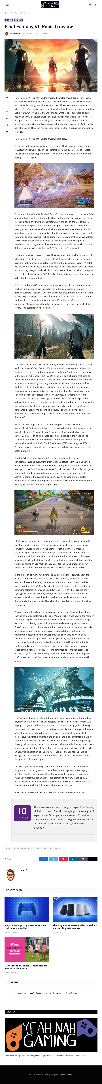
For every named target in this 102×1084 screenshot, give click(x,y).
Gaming (9, 20)
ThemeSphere (67, 1075)
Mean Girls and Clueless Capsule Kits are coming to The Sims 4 (26, 967)
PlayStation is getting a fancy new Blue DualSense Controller (25, 927)
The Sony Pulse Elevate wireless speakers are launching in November (75, 927)
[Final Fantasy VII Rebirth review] (51, 65)
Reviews (18, 20)
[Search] (94, 5)
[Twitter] (7, 111)
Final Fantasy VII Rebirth (24, 848)
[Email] (7, 132)
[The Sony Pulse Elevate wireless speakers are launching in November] (75, 909)
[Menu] (7, 5)
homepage (41, 848)
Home (7, 13)
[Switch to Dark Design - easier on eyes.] (90, 4)
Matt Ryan (16, 34)
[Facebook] (7, 105)
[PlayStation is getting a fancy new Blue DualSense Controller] (27, 909)
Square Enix (55, 848)
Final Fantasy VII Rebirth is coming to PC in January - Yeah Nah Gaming (50, 993)
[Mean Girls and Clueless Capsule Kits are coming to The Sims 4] (27, 949)
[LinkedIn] (7, 118)
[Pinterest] (7, 125)
